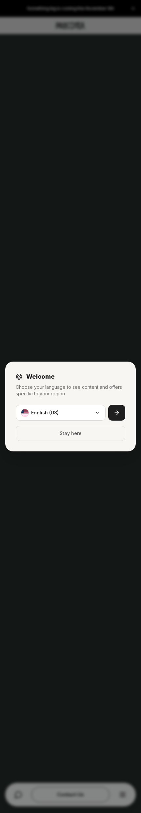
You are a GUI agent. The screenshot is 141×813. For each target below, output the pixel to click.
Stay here (71, 433)
